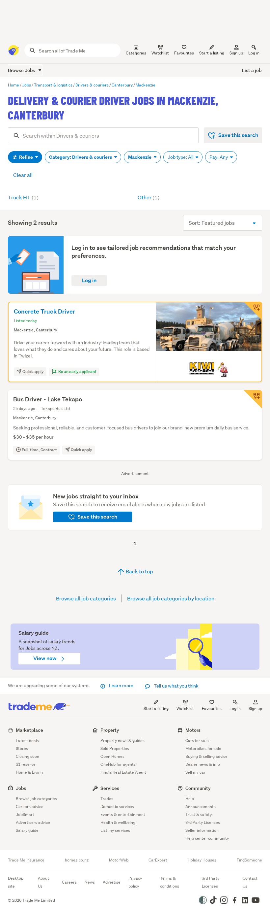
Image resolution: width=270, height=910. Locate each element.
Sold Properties (114, 748)
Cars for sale (197, 740)
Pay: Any (219, 157)
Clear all (23, 174)
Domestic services (117, 806)
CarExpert (157, 860)
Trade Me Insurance (26, 860)
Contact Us (250, 882)
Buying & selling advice (206, 756)
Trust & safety (198, 814)
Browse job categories (36, 798)
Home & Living (29, 772)
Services (109, 788)
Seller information (202, 830)
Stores (22, 748)
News (90, 882)
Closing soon (27, 756)
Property (109, 730)
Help (189, 798)
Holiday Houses (202, 860)
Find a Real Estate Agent (123, 772)
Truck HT (23, 197)
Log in (253, 53)
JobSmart (25, 814)
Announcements (200, 806)
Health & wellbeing (117, 822)
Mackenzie (140, 157)
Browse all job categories (86, 598)
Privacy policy (135, 882)
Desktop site (15, 882)
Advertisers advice (33, 822)
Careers (69, 882)
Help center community (207, 838)
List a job (251, 70)
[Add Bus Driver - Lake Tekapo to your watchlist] (253, 399)
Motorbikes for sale (203, 748)
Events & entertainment (122, 814)
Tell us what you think (176, 686)
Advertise (112, 882)
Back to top (139, 571)
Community (198, 788)
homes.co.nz (77, 860)
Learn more (121, 686)
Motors (193, 730)
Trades (106, 798)
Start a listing (156, 708)
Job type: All (181, 157)
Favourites (212, 708)
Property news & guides (122, 740)
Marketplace (29, 730)
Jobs (21, 788)
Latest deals (27, 740)
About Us (43, 882)
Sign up (236, 53)
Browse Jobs (22, 70)
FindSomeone (249, 860)
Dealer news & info (202, 764)
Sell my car (195, 772)
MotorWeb (118, 860)
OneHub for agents (118, 764)
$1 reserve (26, 764)
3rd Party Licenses (202, 822)
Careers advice (29, 806)
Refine (26, 157)
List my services (115, 830)
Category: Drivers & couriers (81, 157)
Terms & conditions (169, 882)
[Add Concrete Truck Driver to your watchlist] (253, 311)
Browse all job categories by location (170, 598)
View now (45, 658)
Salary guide (27, 830)
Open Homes (112, 756)
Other (148, 197)
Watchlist (185, 708)
